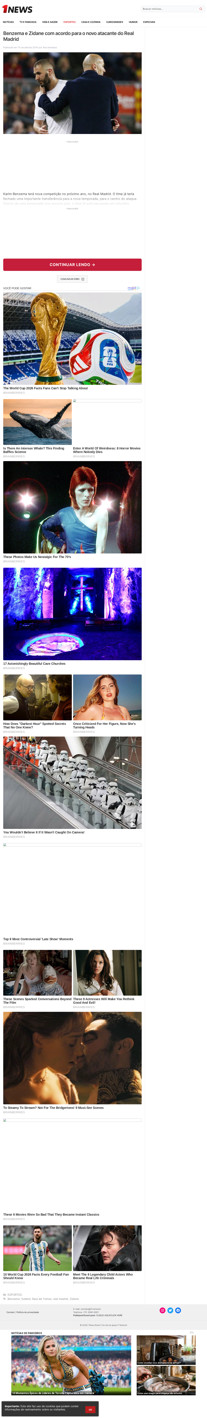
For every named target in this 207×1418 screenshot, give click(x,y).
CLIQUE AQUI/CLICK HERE (109, 1315)
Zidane (74, 1299)
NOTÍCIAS (8, 22)
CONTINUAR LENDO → (72, 264)
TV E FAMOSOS (28, 22)
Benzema (14, 1299)
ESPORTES (70, 22)
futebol (26, 1299)
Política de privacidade (27, 1312)
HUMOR (133, 22)
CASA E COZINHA (90, 22)
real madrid (60, 1299)
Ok (90, 1409)
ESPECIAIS (149, 22)
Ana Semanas (50, 47)
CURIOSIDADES (114, 22)
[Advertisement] (72, 166)
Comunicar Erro (70, 279)
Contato (10, 1312)
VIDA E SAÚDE (50, 22)
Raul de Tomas (42, 1299)
